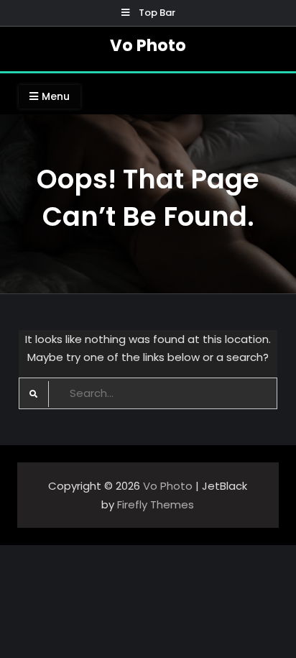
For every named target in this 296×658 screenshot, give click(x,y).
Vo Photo (148, 45)
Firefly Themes (155, 504)
